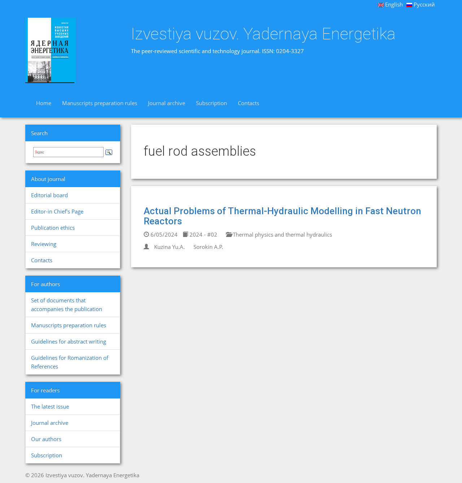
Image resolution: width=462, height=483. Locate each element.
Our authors (46, 439)
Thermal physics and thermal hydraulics (281, 234)
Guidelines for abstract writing (68, 341)
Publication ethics (53, 227)
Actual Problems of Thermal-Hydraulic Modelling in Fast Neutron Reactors (282, 216)
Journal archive (166, 103)
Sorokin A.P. (208, 246)
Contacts (248, 103)
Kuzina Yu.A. (169, 246)
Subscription (211, 103)
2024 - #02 (202, 234)
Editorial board (49, 195)
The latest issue (50, 406)
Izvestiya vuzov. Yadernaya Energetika (263, 34)
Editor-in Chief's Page (57, 211)
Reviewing (43, 243)
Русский (423, 4)
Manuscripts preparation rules (99, 103)
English (393, 4)
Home (43, 103)
